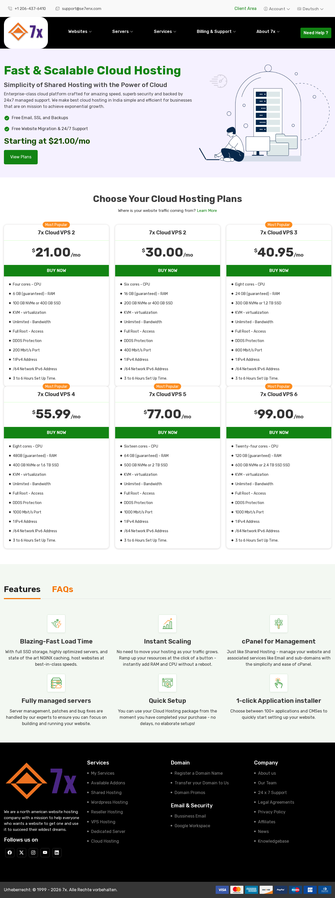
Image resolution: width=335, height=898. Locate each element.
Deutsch (311, 9)
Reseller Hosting (107, 811)
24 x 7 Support (272, 792)
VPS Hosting (103, 821)
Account (277, 9)
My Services (102, 773)
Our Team (267, 782)
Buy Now (56, 270)
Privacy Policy (272, 811)
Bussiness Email (190, 816)
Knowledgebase (273, 841)
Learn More (207, 210)
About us (267, 773)
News (263, 831)
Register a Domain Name (199, 773)
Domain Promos (190, 792)
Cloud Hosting (105, 841)
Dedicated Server (108, 831)
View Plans (20, 156)
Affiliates (266, 821)
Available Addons (108, 782)
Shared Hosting (106, 792)
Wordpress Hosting (109, 802)
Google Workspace (192, 825)
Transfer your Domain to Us (202, 782)
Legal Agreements (276, 802)
